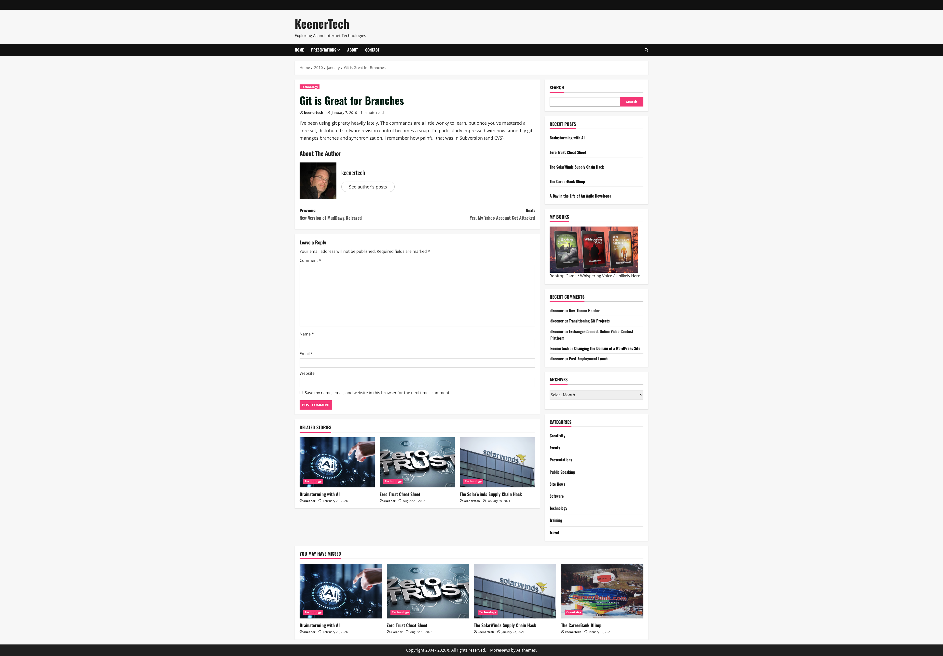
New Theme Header (584, 310)
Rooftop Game (563, 276)
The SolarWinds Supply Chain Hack (491, 494)
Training (556, 520)
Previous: (331, 214)
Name (307, 334)
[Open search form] (646, 50)
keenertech (313, 112)
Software (557, 496)
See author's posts (368, 187)
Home (299, 50)
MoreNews (500, 650)
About (352, 50)
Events (555, 448)
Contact (372, 50)
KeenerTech (322, 23)
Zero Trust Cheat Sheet (400, 494)
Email (306, 353)
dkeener (309, 501)
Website (307, 373)
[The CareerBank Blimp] (602, 591)
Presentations (323, 50)
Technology (309, 87)
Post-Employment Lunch (588, 358)
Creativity (557, 436)
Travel (554, 532)
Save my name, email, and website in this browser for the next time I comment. (377, 392)
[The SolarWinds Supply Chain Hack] (497, 462)
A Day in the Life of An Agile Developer (580, 196)
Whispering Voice (596, 276)
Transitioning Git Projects (589, 321)
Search (557, 87)
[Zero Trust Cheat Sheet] (417, 462)
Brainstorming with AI (320, 494)
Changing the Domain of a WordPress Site (607, 348)
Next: (502, 214)
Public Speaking (562, 472)
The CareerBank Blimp (567, 181)
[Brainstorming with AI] (337, 462)
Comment (310, 260)
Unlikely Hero (628, 276)
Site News (557, 484)
